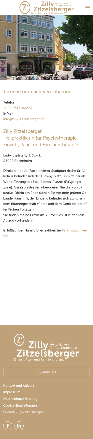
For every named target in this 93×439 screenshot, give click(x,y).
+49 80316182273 (17, 108)
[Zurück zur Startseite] (46, 7)
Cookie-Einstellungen (20, 405)
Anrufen (49, 372)
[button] (87, 7)
